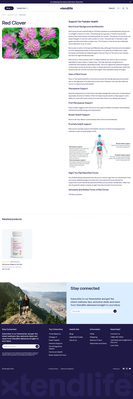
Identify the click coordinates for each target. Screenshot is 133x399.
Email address (75, 203)
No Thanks (73, 217)
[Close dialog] (99, 179)
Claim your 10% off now (83, 213)
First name (73, 195)
